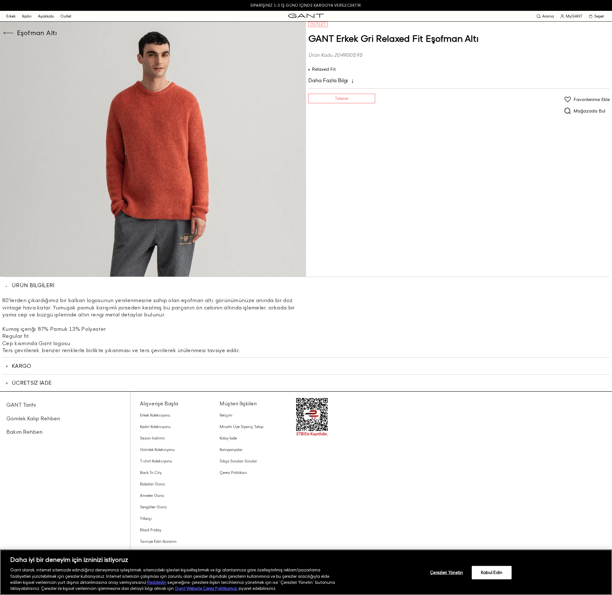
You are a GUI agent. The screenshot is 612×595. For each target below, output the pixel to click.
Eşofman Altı (37, 33)
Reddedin (156, 582)
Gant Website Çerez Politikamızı (206, 588)
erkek (11, 16)
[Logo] (306, 16)
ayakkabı (46, 16)
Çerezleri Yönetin (446, 572)
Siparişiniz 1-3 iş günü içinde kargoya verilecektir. (306, 5)
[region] (306, 572)
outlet (65, 16)
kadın (27, 16)
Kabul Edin (491, 572)
